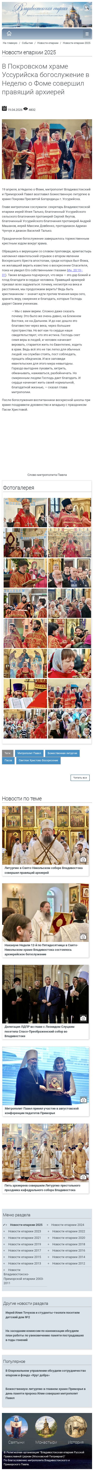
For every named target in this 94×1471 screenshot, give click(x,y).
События (27, 43)
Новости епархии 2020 (68, 1238)
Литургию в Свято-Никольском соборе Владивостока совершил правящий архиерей (44, 870)
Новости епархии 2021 (24, 1238)
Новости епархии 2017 (24, 1250)
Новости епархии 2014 (68, 1257)
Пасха (8, 760)
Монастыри (46, 1442)
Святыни (16, 1442)
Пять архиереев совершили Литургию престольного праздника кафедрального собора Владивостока (42, 1188)
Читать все (80, 777)
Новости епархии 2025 (76, 43)
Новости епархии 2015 (24, 1257)
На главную (10, 43)
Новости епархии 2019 (24, 1244)
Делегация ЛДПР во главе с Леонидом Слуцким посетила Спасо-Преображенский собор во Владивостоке (39, 1031)
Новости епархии (47, 43)
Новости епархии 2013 (24, 1263)
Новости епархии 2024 (67, 1225)
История (76, 1442)
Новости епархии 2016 (68, 1250)
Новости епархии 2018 (68, 1244)
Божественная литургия (62, 753)
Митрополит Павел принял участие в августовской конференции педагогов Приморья (42, 1111)
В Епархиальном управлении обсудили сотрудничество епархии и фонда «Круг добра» (46, 1373)
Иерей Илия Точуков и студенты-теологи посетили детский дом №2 (43, 1315)
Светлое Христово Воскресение (38, 760)
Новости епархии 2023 (24, 1231)
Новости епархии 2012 (68, 1263)
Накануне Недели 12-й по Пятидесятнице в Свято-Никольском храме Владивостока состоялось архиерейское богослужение (41, 949)
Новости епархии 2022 (68, 1231)
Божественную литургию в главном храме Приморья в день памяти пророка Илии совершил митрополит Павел (46, 1393)
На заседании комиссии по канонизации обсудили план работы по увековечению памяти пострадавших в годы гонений (45, 1335)
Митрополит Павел (29, 753)
